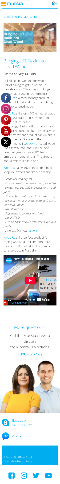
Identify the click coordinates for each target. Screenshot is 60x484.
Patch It (32, 230)
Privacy (29, 461)
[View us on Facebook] (11, 476)
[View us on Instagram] (24, 476)
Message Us (20, 436)
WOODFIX (30, 143)
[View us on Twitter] (36, 475)
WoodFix (9, 168)
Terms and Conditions (13, 461)
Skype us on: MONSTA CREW (22, 423)
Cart (54, 3)
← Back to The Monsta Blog (22, 17)
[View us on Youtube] (48, 475)
